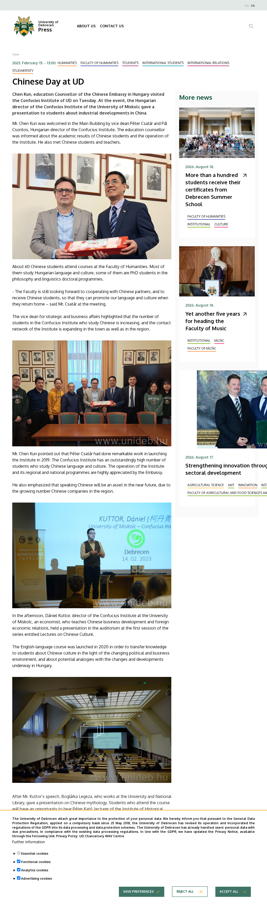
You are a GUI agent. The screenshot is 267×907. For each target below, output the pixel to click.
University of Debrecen (48, 23)
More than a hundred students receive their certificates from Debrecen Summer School (213, 189)
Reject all (185, 891)
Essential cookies (34, 853)
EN (253, 5)
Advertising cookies (36, 878)
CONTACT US (112, 26)
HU (247, 5)
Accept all (229, 891)
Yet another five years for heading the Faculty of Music (212, 321)
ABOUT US (86, 26)
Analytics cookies (34, 870)
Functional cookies (36, 862)
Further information (28, 842)
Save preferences (138, 891)
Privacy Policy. (67, 836)
